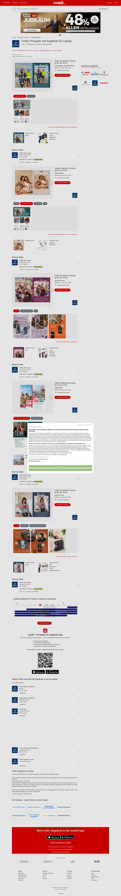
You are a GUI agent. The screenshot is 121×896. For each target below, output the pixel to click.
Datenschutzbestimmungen (85, 425)
